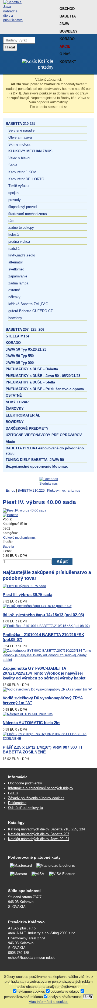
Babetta (68, 16)
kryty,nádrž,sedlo (21, 255)
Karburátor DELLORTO (26, 179)
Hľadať (10, 47)
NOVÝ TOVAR (17, 402)
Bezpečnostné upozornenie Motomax (37, 466)
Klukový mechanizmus (30, 151)
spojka (13, 193)
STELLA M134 (17, 336)
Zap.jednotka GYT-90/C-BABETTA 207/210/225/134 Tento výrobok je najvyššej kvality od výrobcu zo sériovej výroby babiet (44, 673)
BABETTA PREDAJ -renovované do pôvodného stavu (45, 450)
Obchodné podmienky (25, 783)
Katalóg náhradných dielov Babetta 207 (38, 834)
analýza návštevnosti (64, 997)
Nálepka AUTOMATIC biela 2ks (31, 722)
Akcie (65, 46)
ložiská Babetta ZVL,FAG (28, 304)
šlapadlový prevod (22, 207)
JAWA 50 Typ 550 (20, 356)
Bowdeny (69, 31)
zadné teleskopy (21, 227)
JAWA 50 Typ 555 (20, 363)
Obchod (67, 9)
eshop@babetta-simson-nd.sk (31, 958)
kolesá (13, 234)
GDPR (13, 793)
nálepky (14, 297)
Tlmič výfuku (18, 186)
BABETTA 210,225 (20, 124)
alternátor (15, 262)
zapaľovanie (17, 276)
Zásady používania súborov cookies (36, 798)
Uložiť (87, 997)
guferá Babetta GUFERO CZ (30, 311)
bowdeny (15, 318)
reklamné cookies (30, 991)
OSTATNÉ (14, 395)
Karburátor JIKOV (22, 172)
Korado (67, 39)
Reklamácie (17, 803)
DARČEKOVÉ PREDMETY (27, 429)
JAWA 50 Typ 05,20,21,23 (26, 349)
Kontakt (68, 62)
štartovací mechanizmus (27, 214)
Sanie (12, 165)
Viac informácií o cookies (48, 1002)
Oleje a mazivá (20, 137)
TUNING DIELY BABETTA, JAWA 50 (35, 460)
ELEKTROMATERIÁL (23, 415)
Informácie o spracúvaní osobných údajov (40, 788)
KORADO (13, 343)
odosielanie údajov (64, 991)
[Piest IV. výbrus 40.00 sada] (24, 510)
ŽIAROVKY (15, 409)
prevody (14, 200)
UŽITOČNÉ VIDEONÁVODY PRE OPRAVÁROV (44, 435)
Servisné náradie (21, 130)
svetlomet (16, 269)
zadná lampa (18, 283)
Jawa (64, 24)
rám (11, 220)
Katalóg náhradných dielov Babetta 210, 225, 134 (46, 829)
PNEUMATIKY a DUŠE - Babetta (32, 369)
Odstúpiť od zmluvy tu (25, 808)
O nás (65, 54)
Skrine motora (19, 144)
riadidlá (13, 248)
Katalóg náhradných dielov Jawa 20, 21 (38, 839)
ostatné (14, 290)
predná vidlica (19, 241)
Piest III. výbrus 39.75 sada (27, 594)
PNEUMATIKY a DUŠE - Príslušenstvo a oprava (45, 389)
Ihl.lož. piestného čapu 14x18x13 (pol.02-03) (43, 614)
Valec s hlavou (19, 158)
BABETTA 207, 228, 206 (25, 329)
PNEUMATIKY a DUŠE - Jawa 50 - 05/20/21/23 (43, 376)
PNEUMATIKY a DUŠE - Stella (30, 382)
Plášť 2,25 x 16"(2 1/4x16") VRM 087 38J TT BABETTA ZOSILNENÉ (43, 749)
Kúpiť (62, 561)
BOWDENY (15, 422)
